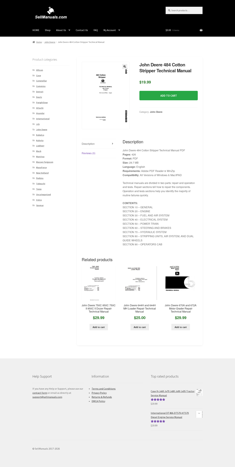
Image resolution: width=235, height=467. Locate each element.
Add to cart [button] (99, 327)
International (43, 118)
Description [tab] (88, 144)
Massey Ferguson (44, 162)
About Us (61, 30)
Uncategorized (43, 194)
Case (38, 75)
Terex (39, 189)
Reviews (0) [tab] (88, 153)
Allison (39, 70)
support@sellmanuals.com (47, 397)
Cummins (41, 86)
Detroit (39, 91)
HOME (35, 30)
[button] (124, 66)
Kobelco (40, 135)
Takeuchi (40, 183)
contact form (39, 392)
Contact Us (82, 30)
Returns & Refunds (102, 397)
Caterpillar (41, 80)
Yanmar (40, 205)
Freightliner (42, 102)
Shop (48, 30)
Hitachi (39, 108)
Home (39, 42)
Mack (38, 151)
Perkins (39, 178)
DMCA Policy (98, 401)
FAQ (96, 30)
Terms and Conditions (104, 388)
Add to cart (168, 95)
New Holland (42, 172)
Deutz (39, 97)
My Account (109, 30)
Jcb (38, 124)
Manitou (40, 156)
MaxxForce (41, 167)
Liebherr (40, 145)
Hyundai (40, 113)
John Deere (49, 42)
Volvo (39, 199)
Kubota (39, 140)
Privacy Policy (99, 392)
